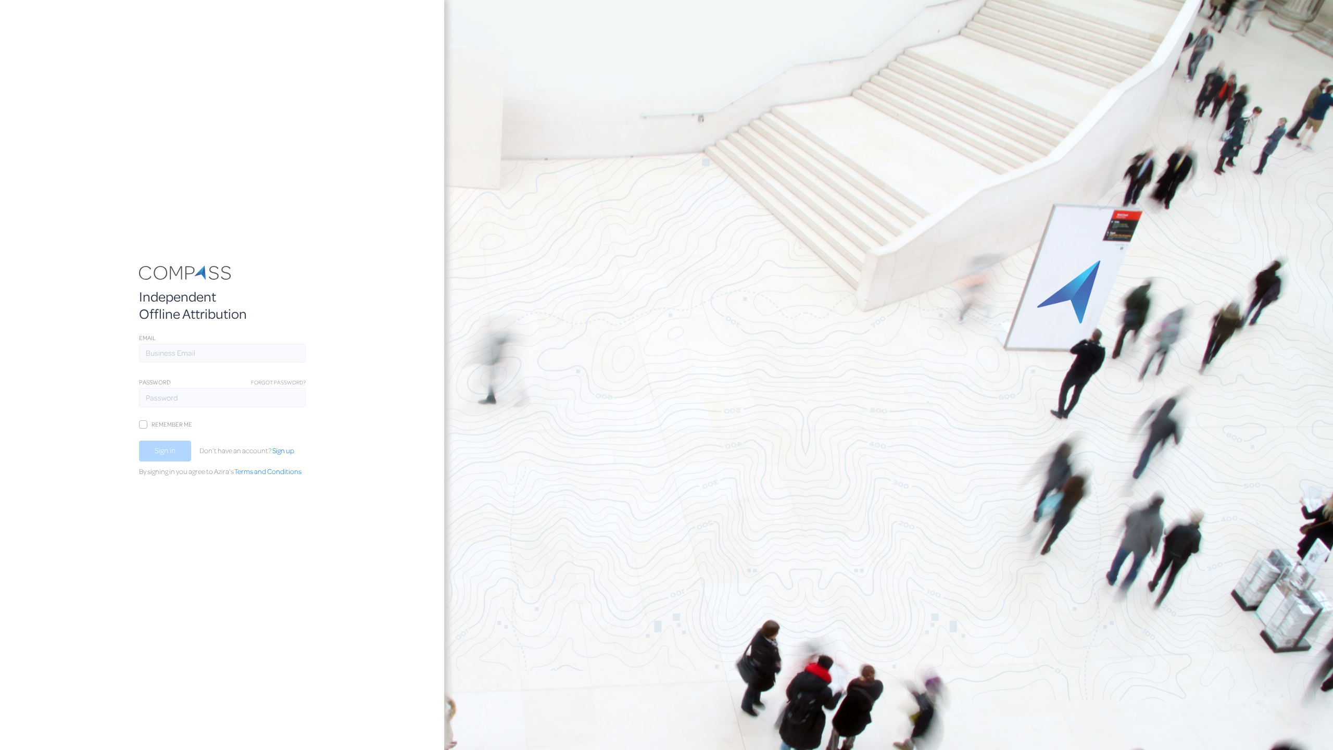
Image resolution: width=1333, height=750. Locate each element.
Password (155, 382)
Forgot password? (278, 382)
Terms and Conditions (267, 471)
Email (147, 337)
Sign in (165, 450)
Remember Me (172, 424)
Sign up (283, 450)
